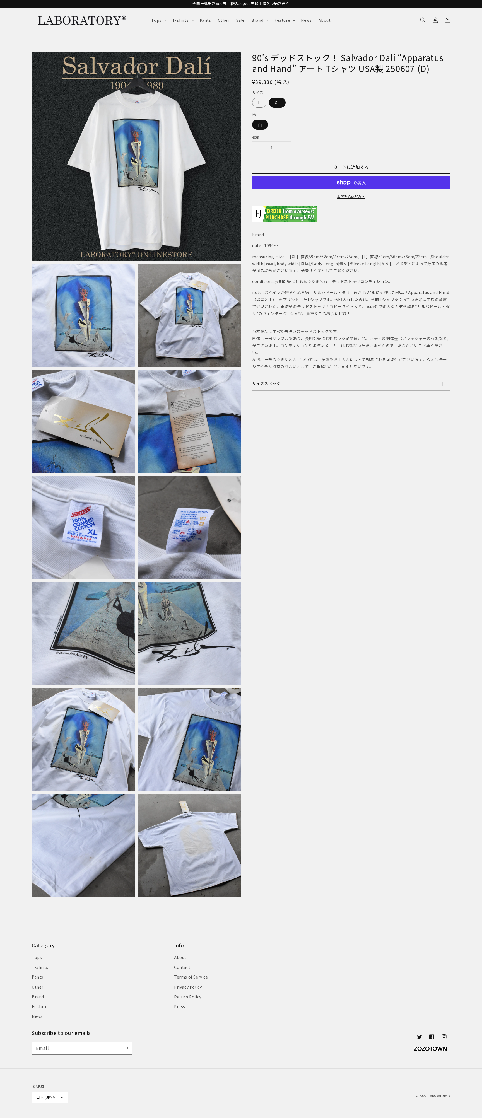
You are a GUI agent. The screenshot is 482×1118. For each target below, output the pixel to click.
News (37, 1016)
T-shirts (40, 967)
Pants (37, 977)
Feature (39, 1006)
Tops (37, 957)
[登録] (126, 1048)
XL (277, 102)
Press (179, 1006)
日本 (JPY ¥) (46, 1097)
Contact (182, 967)
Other (38, 987)
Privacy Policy (188, 987)
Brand (38, 996)
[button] (158, 20)
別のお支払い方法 (351, 196)
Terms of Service (191, 977)
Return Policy (187, 996)
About (180, 957)
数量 (256, 137)
